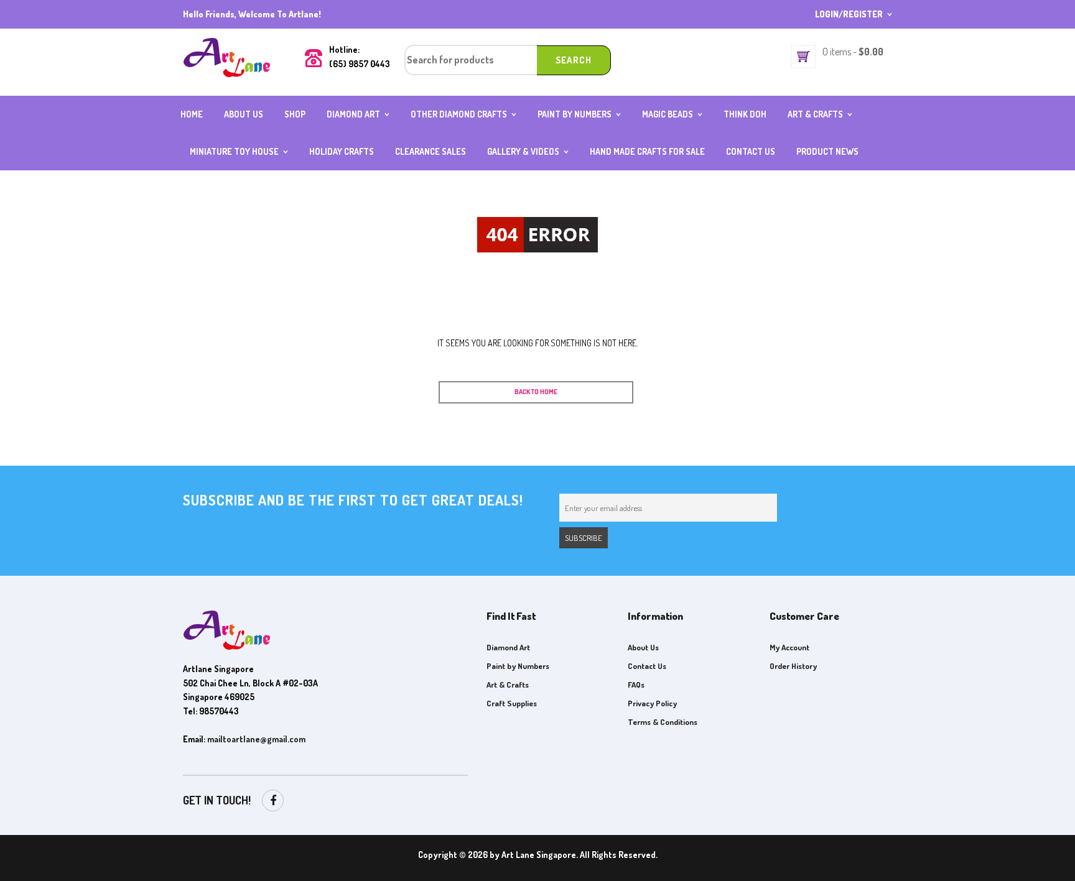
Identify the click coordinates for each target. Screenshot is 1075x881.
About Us (243, 114)
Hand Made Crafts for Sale (647, 151)
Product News (827, 151)
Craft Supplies (511, 703)
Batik (801, 126)
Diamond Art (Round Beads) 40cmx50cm (373, 131)
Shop (294, 114)
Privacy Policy (652, 703)
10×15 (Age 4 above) (580, 126)
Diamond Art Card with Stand (463, 131)
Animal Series (674, 126)
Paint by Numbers (575, 114)
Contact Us (750, 151)
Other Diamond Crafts (459, 114)
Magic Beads (667, 114)
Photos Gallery (524, 163)
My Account (789, 647)
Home (191, 114)
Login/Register (849, 14)
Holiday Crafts (341, 151)
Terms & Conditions (662, 722)
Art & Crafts (815, 114)
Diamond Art (353, 114)
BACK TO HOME (535, 391)
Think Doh (745, 114)
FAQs (636, 685)
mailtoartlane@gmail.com (256, 739)
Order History (793, 666)
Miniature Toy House (234, 151)
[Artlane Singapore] (226, 57)
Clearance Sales (430, 151)
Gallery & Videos (523, 151)
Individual (214, 163)
